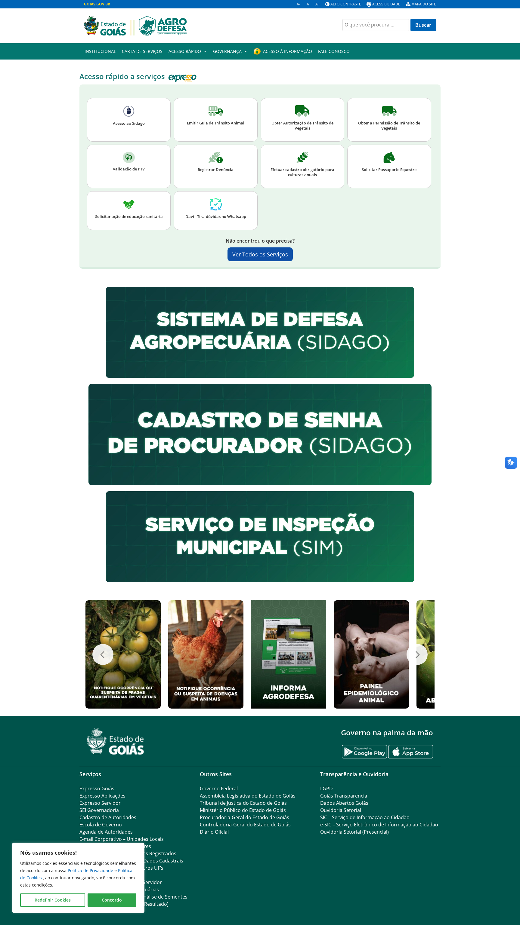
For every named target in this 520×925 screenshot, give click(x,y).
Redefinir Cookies (53, 900)
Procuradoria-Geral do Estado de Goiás (244, 817)
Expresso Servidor (100, 803)
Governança (227, 51)
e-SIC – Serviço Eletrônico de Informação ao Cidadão (379, 824)
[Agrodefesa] (135, 25)
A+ (317, 4)
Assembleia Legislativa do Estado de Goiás (248, 795)
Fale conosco (334, 51)
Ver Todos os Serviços (260, 254)
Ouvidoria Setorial (340, 810)
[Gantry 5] (115, 741)
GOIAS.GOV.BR (97, 4)
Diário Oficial (214, 832)
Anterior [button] (102, 654)
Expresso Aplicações (102, 795)
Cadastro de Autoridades (107, 817)
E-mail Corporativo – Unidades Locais (121, 839)
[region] (78, 878)
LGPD (326, 788)
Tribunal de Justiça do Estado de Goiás (243, 803)
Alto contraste (345, 4)
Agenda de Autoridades (106, 832)
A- (298, 4)
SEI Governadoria (99, 810)
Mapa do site (423, 4)
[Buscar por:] (375, 25)
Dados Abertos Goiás (344, 803)
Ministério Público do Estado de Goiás (243, 810)
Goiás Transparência (343, 795)
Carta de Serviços (142, 51)
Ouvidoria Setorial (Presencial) (354, 832)
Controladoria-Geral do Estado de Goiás (245, 824)
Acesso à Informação (287, 51)
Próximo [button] (417, 654)
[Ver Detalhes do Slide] (123, 654)
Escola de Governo (100, 824)
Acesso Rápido (185, 51)
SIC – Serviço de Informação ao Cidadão (365, 817)
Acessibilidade (386, 4)
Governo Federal (219, 788)
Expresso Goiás (96, 788)
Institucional (100, 51)
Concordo (112, 900)
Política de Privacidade (91, 870)
